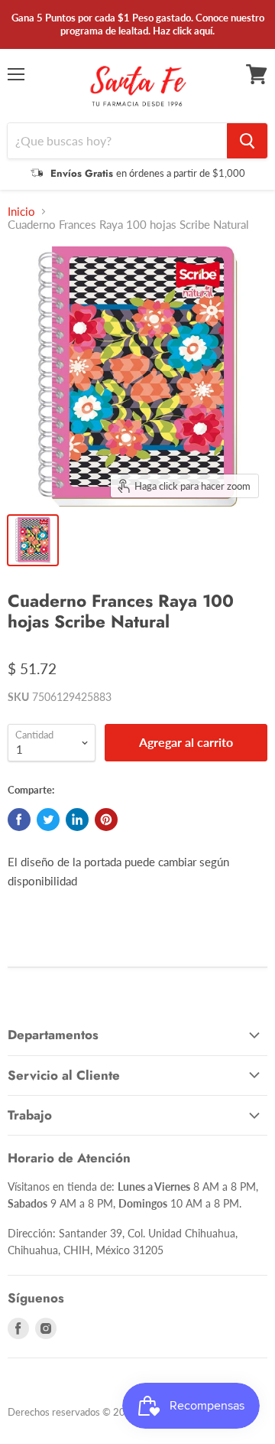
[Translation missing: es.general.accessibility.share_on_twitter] (48, 819)
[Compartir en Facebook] (19, 819)
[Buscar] (247, 140)
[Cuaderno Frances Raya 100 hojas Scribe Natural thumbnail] (32, 540)
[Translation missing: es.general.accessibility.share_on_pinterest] (106, 819)
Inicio (21, 211)
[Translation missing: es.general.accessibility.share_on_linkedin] (77, 819)
